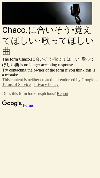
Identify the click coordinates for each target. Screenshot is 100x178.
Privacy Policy (46, 84)
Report (62, 93)
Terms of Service (16, 84)
